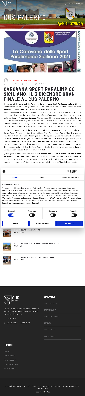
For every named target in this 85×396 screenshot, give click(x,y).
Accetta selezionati (42, 223)
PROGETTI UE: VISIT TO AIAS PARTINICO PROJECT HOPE (34, 257)
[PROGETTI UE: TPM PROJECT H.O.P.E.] (7, 233)
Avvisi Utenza (28, 84)
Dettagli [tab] (42, 177)
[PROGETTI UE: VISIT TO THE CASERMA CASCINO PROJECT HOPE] (7, 247)
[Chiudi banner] (82, 171)
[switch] (32, 215)
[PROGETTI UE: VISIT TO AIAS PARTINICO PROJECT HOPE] (7, 260)
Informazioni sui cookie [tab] (70, 177)
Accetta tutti (69, 223)
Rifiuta (15, 223)
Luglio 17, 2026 (19, 232)
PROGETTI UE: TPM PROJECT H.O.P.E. (27, 230)
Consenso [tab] (14, 177)
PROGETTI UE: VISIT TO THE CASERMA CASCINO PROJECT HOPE (37, 244)
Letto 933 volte (42, 84)
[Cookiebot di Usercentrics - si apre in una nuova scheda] (68, 171)
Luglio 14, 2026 (19, 259)
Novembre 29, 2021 (13, 84)
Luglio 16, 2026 (19, 246)
